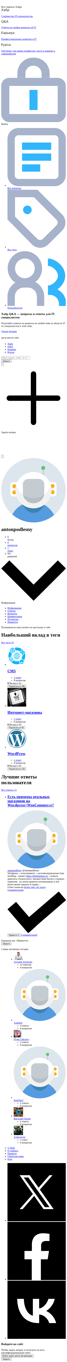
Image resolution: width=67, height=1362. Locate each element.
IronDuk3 (18, 1100)
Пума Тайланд (21, 1039)
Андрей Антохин (23, 962)
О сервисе (12, 1150)
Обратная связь (15, 1156)
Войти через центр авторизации (17, 1356)
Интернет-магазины (24, 712)
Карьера (11, 349)
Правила (12, 1153)
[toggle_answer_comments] (15, 890)
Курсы (10, 352)
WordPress (16, 754)
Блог (9, 1159)
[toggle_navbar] (2, 456)
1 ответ (17, 677)
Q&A (10, 346)
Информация (14, 608)
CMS (11, 671)
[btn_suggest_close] (6, 361)
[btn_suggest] (2, 364)
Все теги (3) (7, 642)
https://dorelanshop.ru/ (37, 876)
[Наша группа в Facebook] (36, 1279)
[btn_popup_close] (6, 943)
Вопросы (12, 613)
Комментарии (14, 616)
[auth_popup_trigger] (16, 686)
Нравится (12, 622)
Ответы (11, 611)
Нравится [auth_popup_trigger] (14, 935)
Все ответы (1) (9, 790)
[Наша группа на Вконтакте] (36, 1338)
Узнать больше (9, 331)
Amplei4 (18, 1023)
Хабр (10, 343)
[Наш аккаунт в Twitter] (36, 1220)
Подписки (12, 619)
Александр (19, 1137)
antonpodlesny (14, 870)
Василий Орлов (22, 1118)
